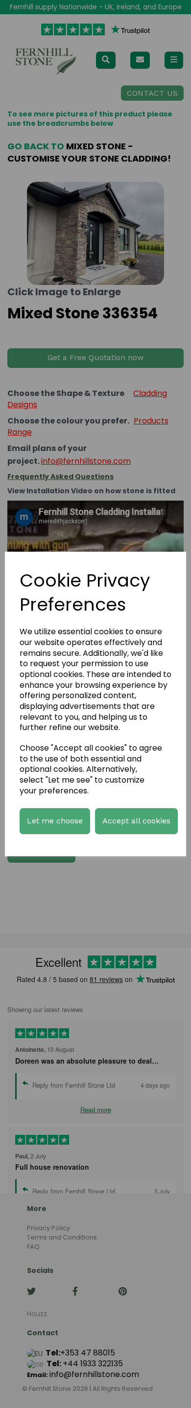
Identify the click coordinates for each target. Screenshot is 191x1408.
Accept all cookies (136, 820)
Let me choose (55, 820)
